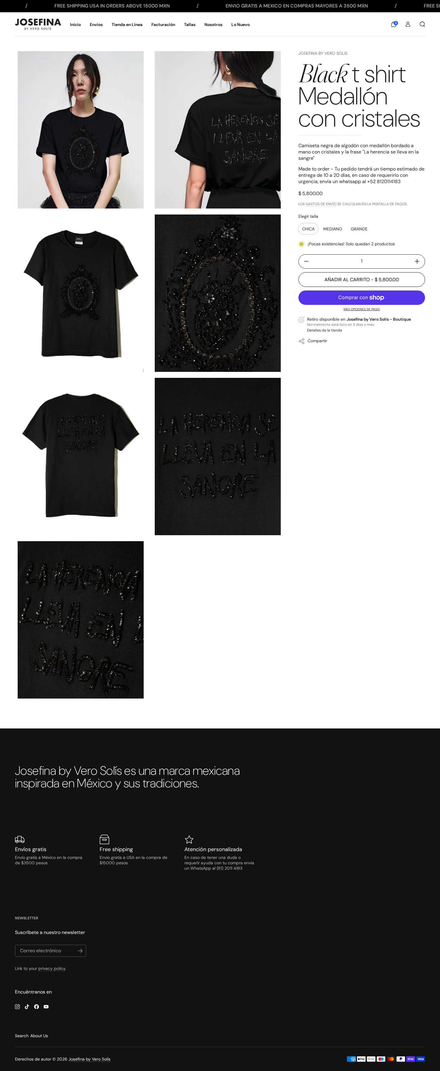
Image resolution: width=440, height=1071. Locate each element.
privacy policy (51, 968)
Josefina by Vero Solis (323, 53)
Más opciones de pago (362, 309)
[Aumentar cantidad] (419, 261)
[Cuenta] (408, 24)
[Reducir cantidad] (304, 261)
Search (21, 1035)
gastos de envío (321, 204)
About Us (39, 1035)
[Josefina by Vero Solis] (38, 24)
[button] (393, 24)
